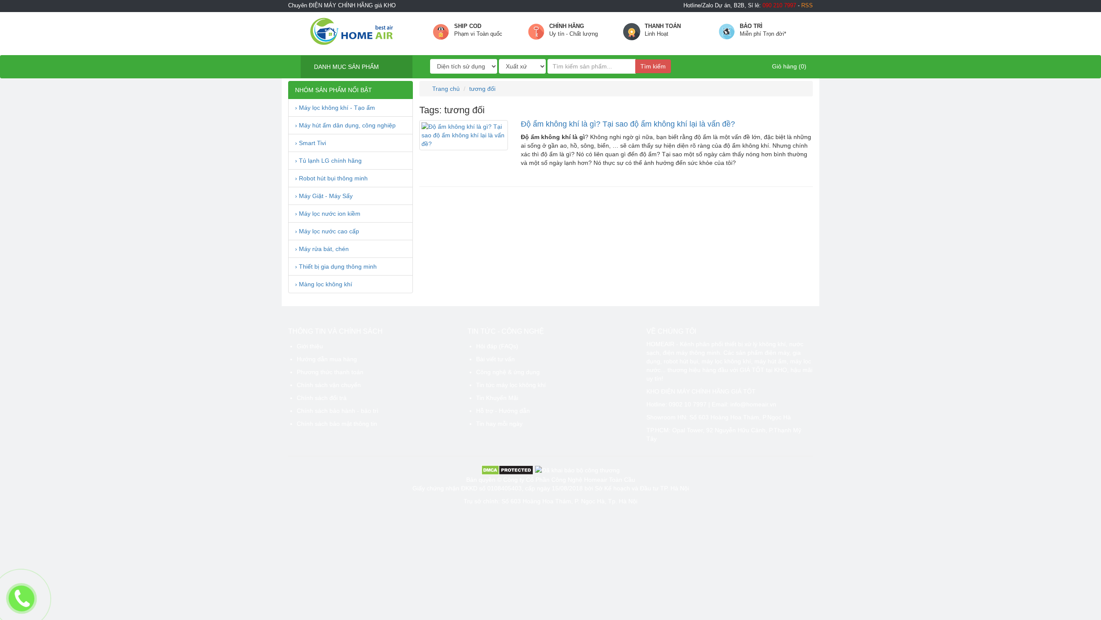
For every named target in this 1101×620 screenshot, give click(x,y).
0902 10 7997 (688, 404)
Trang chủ (445, 88)
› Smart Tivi (310, 143)
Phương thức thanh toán (330, 372)
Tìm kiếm (653, 66)
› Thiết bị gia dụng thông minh (336, 266)
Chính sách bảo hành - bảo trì (337, 410)
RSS (807, 6)
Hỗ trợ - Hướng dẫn (503, 410)
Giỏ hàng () (788, 66)
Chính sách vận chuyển (329, 384)
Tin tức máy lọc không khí (511, 384)
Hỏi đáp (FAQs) (497, 346)
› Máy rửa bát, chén (322, 248)
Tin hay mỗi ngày (499, 423)
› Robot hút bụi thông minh (331, 178)
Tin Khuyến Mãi (497, 397)
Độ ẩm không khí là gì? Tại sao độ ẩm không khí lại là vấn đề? (628, 124)
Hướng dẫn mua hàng (327, 359)
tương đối (482, 88)
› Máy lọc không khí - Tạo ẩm (335, 107)
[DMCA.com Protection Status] (507, 469)
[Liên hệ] (21, 598)
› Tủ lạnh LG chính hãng (328, 160)
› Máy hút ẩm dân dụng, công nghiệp (345, 125)
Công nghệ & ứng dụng (508, 372)
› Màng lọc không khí (323, 284)
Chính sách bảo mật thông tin (337, 423)
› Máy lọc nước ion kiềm (327, 213)
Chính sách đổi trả (322, 397)
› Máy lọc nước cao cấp (327, 231)
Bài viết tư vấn (495, 359)
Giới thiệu (310, 346)
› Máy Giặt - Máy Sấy (324, 195)
